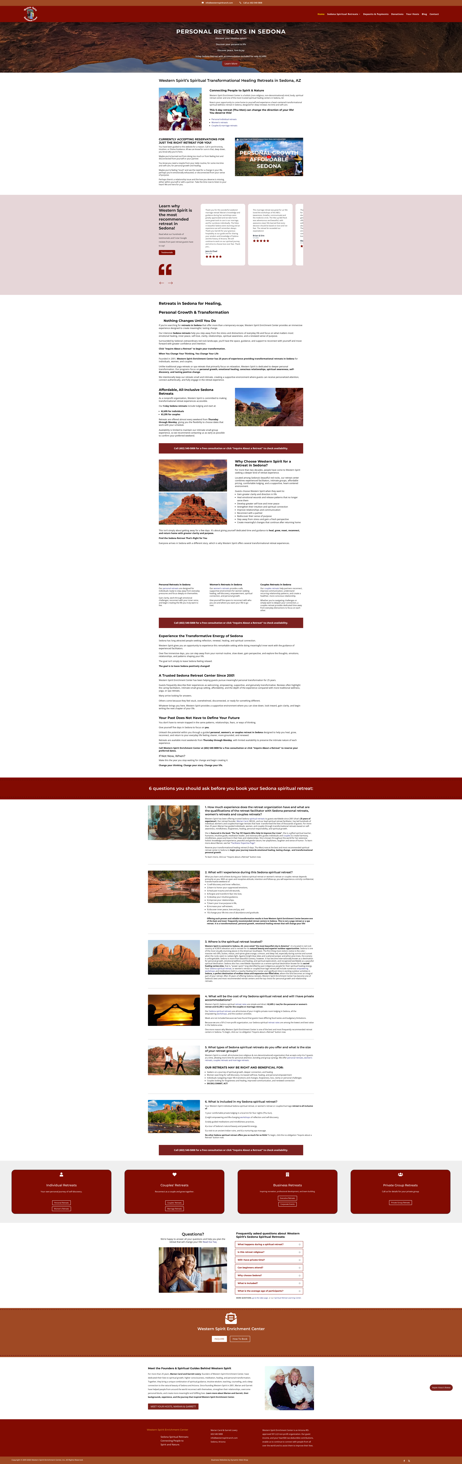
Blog (424, 14)
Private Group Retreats (400, 1202)
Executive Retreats (287, 1198)
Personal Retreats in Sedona (174, 584)
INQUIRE (219, 1338)
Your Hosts (412, 14)
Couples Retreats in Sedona (275, 584)
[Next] (170, 283)
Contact (434, 14)
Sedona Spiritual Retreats (342, 14)
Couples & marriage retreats (224, 125)
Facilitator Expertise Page (243, 843)
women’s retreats (221, 588)
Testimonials (167, 252)
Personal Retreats (61, 1202)
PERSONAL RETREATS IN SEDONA (231, 31)
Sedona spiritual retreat (220, 968)
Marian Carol (242, 821)
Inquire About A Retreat (441, 1388)
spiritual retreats (257, 818)
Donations (397, 14)
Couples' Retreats (174, 1202)
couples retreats (271, 588)
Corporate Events (287, 1204)
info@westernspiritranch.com (224, 1438)
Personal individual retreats (224, 119)
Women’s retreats (220, 122)
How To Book (240, 1338)
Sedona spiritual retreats (220, 1011)
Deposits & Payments (376, 14)
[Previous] (162, 283)
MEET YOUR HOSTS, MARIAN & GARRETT (173, 1406)
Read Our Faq (210, 1241)
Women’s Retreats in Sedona (226, 584)
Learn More (231, 63)
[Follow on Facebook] (404, 1461)
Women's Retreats (61, 1208)
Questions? (193, 1234)
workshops (222, 1013)
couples (286, 835)
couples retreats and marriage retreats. (231, 1060)
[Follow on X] (409, 1461)
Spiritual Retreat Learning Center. (288, 1298)
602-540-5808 (217, 1434)
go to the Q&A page (260, 1298)
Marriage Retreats (174, 1208)
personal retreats (171, 588)
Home (321, 14)
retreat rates (241, 1004)
